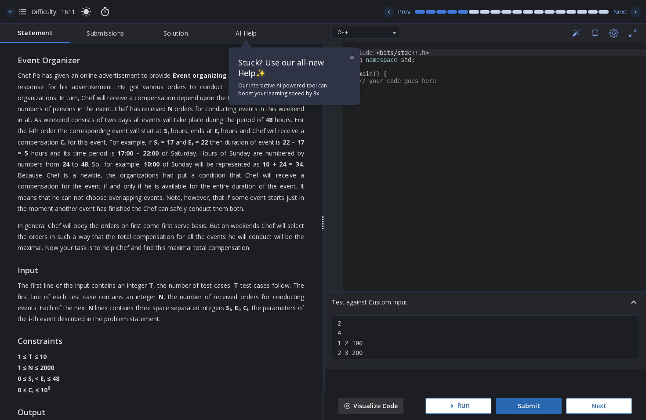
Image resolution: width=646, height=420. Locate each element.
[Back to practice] (10, 12)
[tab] (35, 33)
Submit (529, 406)
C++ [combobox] (343, 32)
